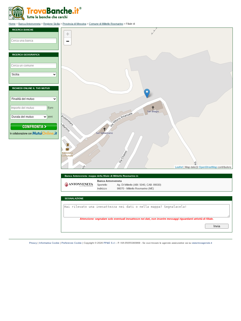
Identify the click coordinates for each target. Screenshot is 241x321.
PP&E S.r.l (109, 243)
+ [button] (67, 34)
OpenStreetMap (208, 167)
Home (12, 23)
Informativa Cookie (49, 243)
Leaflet (179, 167)
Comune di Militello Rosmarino (106, 23)
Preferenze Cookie (71, 243)
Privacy (33, 243)
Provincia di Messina (74, 23)
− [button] (67, 41)
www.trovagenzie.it (202, 243)
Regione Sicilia (51, 23)
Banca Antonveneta (29, 23)
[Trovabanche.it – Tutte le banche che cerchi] (45, 19)
